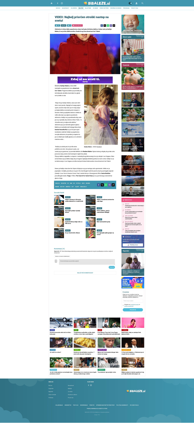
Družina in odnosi (115, 8)
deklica (57, 183)
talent (77, 186)
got (73, 186)
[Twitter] (105, 25)
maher (57, 186)
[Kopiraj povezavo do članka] (114, 25)
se (68, 183)
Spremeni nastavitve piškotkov (105, 405)
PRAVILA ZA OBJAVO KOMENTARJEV (62, 256)
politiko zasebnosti (128, 306)
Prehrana (126, 8)
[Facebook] (58, 3)
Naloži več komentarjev (85, 273)
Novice (58, 8)
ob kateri (63, 183)
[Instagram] (62, 3)
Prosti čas (134, 8)
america (68, 186)
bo (74, 183)
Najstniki (88, 8)
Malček (81, 8)
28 (69, 25)
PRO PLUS (75, 405)
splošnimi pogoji (135, 304)
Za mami (95, 8)
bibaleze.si (83, 186)
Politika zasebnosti (122, 405)
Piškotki (91, 405)
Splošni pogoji (134, 405)
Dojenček (74, 8)
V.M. (58, 25)
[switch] (130, 3)
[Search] (142, 3)
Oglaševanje (59, 405)
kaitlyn (62, 186)
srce (83, 183)
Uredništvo (68, 405)
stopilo (78, 183)
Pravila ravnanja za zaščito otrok (97, 408)
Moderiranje (84, 405)
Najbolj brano (128, 200)
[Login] (136, 3)
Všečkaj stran (134, 245)
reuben (88, 183)
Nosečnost (65, 8)
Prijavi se (112, 267)
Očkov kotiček (104, 8)
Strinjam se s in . (132, 305)
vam (71, 183)
